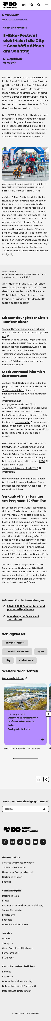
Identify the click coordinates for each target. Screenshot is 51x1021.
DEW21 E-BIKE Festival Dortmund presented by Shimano (26, 607)
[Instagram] (12, 842)
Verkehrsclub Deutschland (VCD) (20, 468)
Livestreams (8, 915)
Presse (5, 900)
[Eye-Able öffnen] (31, 5)
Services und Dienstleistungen (18, 862)
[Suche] (44, 809)
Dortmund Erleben (12, 877)
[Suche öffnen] (39, 5)
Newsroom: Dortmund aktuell (17, 872)
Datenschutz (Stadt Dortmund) (19, 986)
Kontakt (6, 971)
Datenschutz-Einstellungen (16, 991)
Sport (41, 651)
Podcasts (7, 919)
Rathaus (6, 881)
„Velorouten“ (9, 408)
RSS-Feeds (8, 957)
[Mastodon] (20, 842)
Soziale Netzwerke (12, 910)
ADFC (42, 461)
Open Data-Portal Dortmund (17, 948)
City (7, 660)
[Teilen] (46, 779)
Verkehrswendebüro (13, 390)
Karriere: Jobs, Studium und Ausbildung (22, 905)
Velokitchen (8, 464)
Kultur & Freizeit (14, 642)
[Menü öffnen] (46, 5)
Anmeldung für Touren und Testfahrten (23, 617)
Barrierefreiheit (10, 953)
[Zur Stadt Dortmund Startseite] (10, 5)
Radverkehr (26, 660)
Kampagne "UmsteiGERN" (15, 404)
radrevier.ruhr (22, 422)
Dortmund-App (10, 896)
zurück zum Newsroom (16, 19)
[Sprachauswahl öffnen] (23, 5)
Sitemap (6, 938)
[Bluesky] (27, 842)
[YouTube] (35, 842)
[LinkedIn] (43, 842)
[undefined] (48, 714)
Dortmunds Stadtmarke (15, 924)
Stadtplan (7, 943)
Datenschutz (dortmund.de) (17, 981)
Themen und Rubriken (14, 867)
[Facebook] (5, 842)
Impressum (8, 976)
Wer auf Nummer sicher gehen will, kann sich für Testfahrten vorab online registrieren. (25, 332)
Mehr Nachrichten (13, 678)
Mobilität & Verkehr (17, 651)
